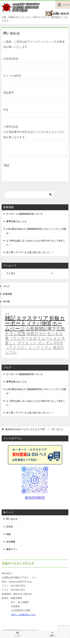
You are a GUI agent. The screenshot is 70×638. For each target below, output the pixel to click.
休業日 (32, 334)
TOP (25, 429)
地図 (8, 534)
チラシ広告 (15, 333)
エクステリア (32, 318)
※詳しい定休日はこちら (23, 614)
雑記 (10, 318)
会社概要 (10, 541)
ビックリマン (40, 347)
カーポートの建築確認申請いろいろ (24, 214)
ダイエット (27, 343)
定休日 (9, 526)
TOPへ (52, 636)
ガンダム (45, 343)
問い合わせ (12, 519)
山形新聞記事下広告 (45, 328)
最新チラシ (12, 549)
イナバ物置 (39, 323)
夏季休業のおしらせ (16, 221)
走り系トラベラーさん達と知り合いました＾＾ (30, 252)
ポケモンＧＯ (51, 334)
